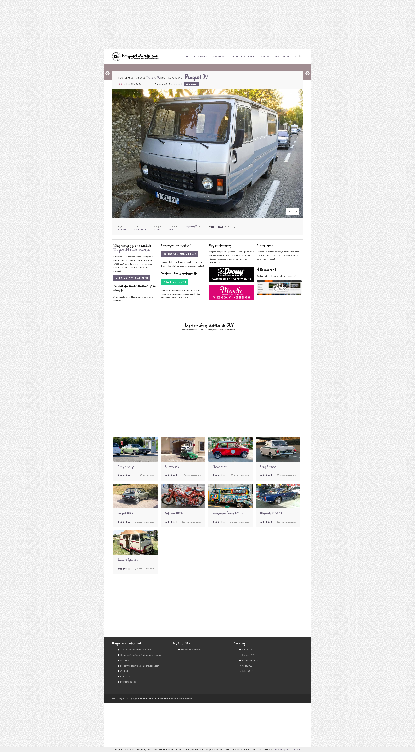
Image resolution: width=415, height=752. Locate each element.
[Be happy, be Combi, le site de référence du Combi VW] (279, 287)
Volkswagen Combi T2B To (228, 513)
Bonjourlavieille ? (286, 56)
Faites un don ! (176, 282)
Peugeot (157, 229)
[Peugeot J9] (207, 153)
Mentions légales (128, 681)
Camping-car (140, 229)
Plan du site (125, 676)
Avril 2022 (247, 649)
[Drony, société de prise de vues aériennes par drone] (231, 276)
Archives (218, 56)
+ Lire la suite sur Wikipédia (132, 278)
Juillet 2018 (247, 671)
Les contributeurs (242, 56)
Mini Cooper (220, 467)
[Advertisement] (207, 24)
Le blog (264, 56)
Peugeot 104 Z (125, 513)
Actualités (125, 660)
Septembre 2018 (250, 660)
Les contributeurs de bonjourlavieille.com (139, 665)
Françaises (122, 229)
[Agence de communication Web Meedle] (231, 294)
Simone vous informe (191, 649)
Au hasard (200, 56)
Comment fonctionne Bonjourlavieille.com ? (140, 655)
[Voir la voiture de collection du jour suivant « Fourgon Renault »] (307, 73)
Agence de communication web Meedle (153, 698)
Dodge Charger (126, 467)
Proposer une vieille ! (181, 254)
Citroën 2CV (172, 467)
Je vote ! (192, 84)
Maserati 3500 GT (271, 513)
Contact (124, 671)
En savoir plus (281, 749)
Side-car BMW (174, 513)
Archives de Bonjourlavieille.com (135, 649)
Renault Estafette (128, 560)
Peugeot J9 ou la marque (131, 250)
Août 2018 (247, 665)
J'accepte (296, 749)
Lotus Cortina (268, 467)
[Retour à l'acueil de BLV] (187, 56)
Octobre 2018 (249, 655)
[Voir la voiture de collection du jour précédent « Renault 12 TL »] (107, 73)
